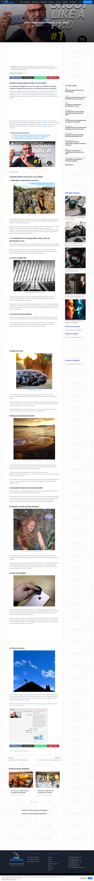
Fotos (11, 751)
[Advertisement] (34, 56)
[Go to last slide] (11, 786)
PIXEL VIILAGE (14, 171)
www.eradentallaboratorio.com (76, 867)
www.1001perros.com (73, 864)
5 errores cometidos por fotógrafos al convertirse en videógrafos (30, 136)
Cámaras (50, 857)
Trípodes (50, 861)
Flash (49, 870)
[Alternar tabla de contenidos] (24, 73)
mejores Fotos (26, 751)
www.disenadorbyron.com (74, 857)
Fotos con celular (18, 751)
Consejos (47, 19)
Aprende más (23, 69)
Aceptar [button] (90, 878)
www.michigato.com (73, 862)
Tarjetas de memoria (53, 863)
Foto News (37, 25)
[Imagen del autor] (32, 26)
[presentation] (21, 780)
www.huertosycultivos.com (75, 860)
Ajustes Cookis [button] (83, 878)
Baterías (50, 866)
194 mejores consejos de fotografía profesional (49, 759)
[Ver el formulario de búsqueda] (80, 2)
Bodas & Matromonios (48, 795)
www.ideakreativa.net (73, 858)
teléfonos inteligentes (16, 91)
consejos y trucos (43, 124)
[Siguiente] (58, 786)
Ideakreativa (87, 2)
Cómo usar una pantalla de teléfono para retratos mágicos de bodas (31, 135)
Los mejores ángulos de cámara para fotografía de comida (28, 138)
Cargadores (51, 868)
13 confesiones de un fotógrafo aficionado (17, 759)
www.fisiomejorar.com (73, 865)
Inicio (21, 2)
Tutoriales (23, 795)
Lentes (49, 859)
